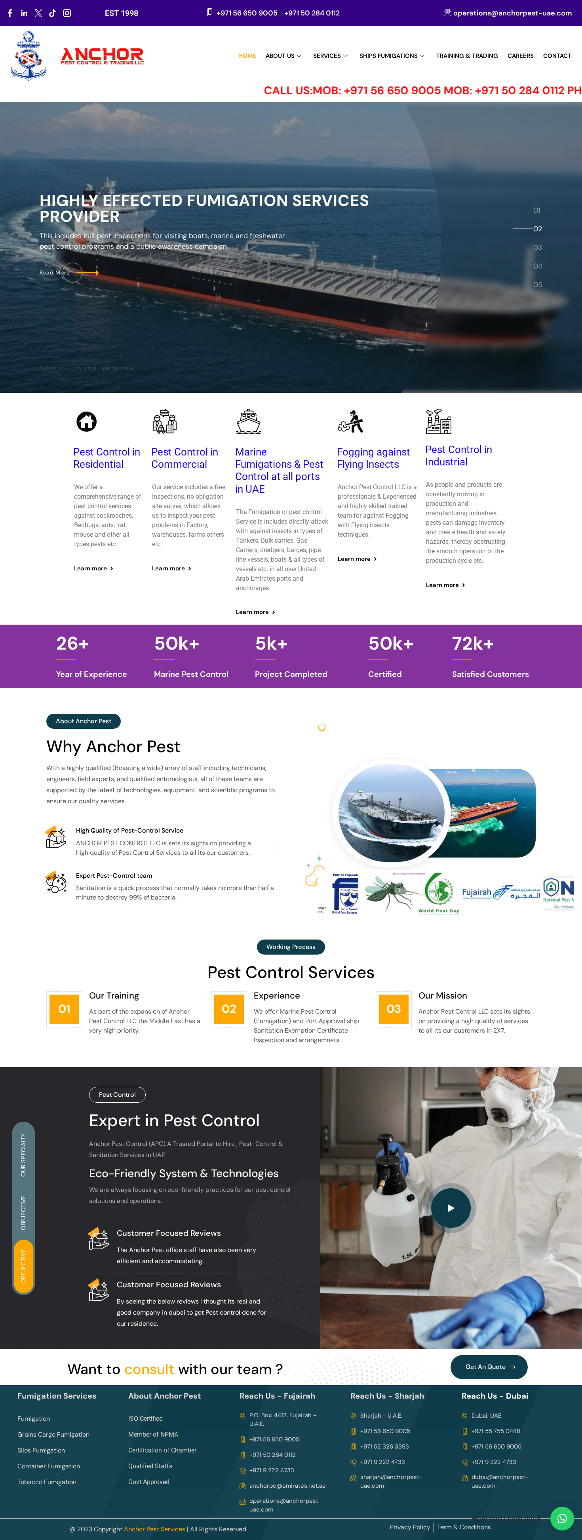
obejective (23, 1266)
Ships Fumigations (388, 56)
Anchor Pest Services (154, 1529)
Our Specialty (23, 1154)
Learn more (90, 569)
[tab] (537, 210)
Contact (557, 56)
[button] (562, 1518)
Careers (521, 56)
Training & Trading (467, 56)
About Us (280, 56)
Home (247, 56)
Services (327, 56)
